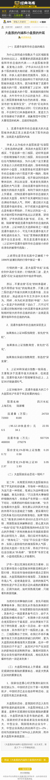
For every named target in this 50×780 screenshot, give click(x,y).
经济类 (27, 27)
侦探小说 (25, 11)
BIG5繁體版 (25, 773)
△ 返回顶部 (25, 769)
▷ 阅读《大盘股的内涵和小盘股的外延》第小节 (25, 760)
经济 (46, 11)
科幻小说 (37, 11)
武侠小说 (13, 11)
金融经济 (18, 27)
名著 (28, 15)
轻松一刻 (6, 15)
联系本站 (28, 779)
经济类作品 (26, 37)
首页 (4, 11)
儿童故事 (18, 15)
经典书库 (9, 27)
